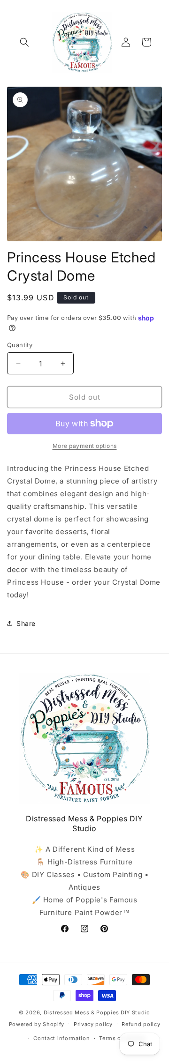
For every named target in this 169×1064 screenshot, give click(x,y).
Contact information (61, 1038)
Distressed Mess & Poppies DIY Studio (97, 1012)
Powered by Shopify (37, 1023)
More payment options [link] (85, 445)
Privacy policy (93, 1024)
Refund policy (141, 1024)
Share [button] (26, 623)
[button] (24, 42)
